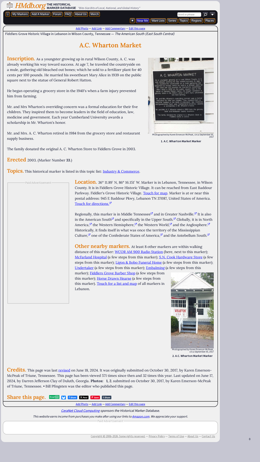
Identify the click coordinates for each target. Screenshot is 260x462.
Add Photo (82, 28)
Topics (184, 20)
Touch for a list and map (117, 283)
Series (172, 20)
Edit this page (137, 28)
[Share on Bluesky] (63, 397)
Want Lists (158, 20)
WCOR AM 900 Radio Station (139, 251)
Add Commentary (115, 28)
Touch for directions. (92, 203)
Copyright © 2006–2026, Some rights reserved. (118, 436)
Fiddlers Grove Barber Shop (112, 273)
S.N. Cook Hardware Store (181, 257)
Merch (95, 14)
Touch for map (155, 193)
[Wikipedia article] (152, 214)
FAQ (68, 14)
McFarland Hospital (91, 257)
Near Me (142, 20)
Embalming (155, 267)
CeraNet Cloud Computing (80, 410)
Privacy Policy (157, 436)
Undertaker (84, 267)
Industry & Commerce (121, 171)
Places (209, 20)
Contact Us (208, 436)
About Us (81, 14)
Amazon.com (140, 416)
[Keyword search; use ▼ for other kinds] (205, 14)
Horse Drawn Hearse (114, 278)
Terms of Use (176, 436)
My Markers (20, 14)
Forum (57, 14)
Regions (196, 20)
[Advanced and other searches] (212, 14)
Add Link (97, 28)
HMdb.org (30, 5)
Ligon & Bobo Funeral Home (139, 262)
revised (64, 370)
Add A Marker (40, 14)
